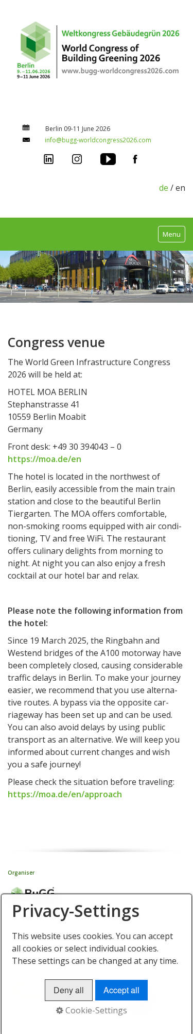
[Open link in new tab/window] (49, 158)
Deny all (69, 990)
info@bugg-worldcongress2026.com (98, 140)
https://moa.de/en (44, 459)
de (163, 187)
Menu (172, 234)
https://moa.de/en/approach (65, 794)
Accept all (121, 990)
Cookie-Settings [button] (95, 1010)
